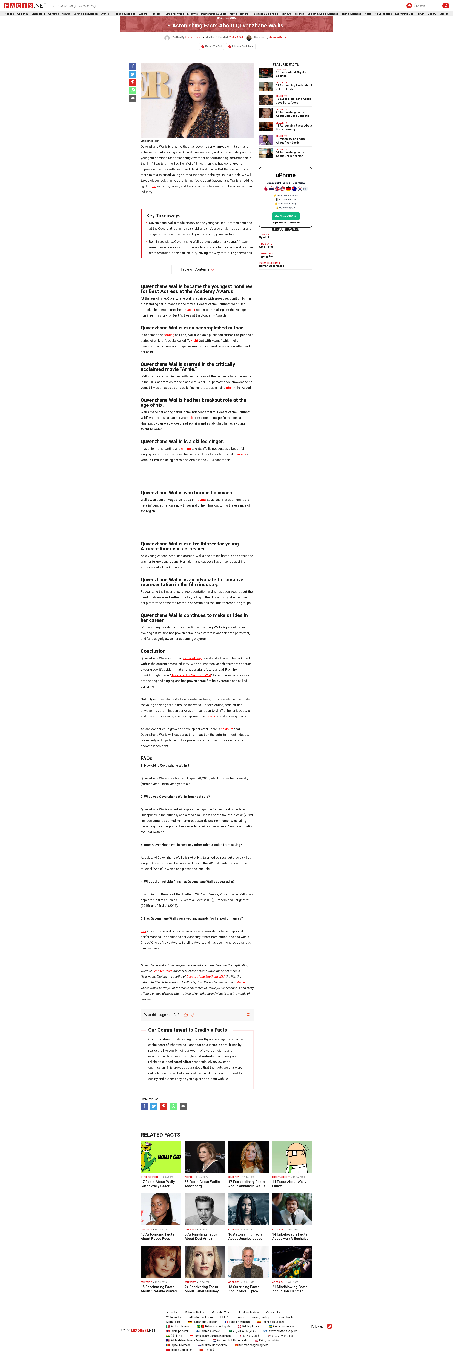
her (154, 186)
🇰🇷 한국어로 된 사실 (280, 1336)
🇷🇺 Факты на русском (212, 1345)
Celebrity (22, 14)
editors (187, 1062)
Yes (143, 931)
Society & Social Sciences (322, 14)
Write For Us (174, 1317)
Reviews (286, 14)
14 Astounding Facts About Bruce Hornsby (294, 127)
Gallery (432, 14)
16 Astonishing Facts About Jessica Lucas (245, 1236)
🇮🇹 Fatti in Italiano (177, 1326)
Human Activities (174, 14)
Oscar (191, 310)
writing (186, 448)
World (367, 14)
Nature (244, 14)
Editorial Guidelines (243, 46)
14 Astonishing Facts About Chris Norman (290, 154)
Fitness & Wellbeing (124, 14)
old (191, 418)
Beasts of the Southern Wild (191, 675)
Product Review (249, 1312)
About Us (172, 1312)
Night (194, 340)
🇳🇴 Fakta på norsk (177, 1331)
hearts (210, 716)
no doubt (227, 729)
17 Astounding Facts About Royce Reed (157, 1236)
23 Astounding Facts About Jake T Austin (294, 87)
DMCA (224, 1317)
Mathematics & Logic (213, 14)
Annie (241, 982)
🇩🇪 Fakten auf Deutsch (202, 1322)
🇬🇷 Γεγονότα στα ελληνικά (280, 1331)
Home (218, 17)
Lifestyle (192, 14)
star (229, 387)
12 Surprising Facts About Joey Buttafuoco (293, 100)
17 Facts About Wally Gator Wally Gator (158, 1184)
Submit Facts (285, 1317)
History (155, 14)
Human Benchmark (271, 266)
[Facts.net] (25, 5)
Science (299, 14)
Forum (420, 14)
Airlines (9, 14)
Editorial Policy (194, 1312)
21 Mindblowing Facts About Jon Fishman (290, 1289)
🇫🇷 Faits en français (237, 1322)
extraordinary (192, 658)
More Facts (173, 1322)
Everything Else (404, 14)
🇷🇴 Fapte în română (178, 1345)
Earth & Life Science (86, 14)
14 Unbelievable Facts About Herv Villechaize (290, 1236)
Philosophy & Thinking (265, 14)
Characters (38, 14)
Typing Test (267, 256)
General (143, 14)
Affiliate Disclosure (201, 1317)
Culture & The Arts (59, 14)
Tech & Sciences (351, 14)
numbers (240, 454)
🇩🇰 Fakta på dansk (249, 1326)
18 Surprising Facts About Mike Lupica (243, 1289)
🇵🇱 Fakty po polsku (267, 1340)
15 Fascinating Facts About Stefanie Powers (159, 1289)
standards (206, 1056)
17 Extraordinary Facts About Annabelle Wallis (246, 1184)
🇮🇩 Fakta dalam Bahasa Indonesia (210, 1336)
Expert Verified (213, 46)
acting (169, 335)
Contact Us (273, 1312)
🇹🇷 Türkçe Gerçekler (179, 1350)
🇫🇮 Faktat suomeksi (208, 1331)
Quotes (444, 14)
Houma (200, 500)
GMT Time (266, 246)
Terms (240, 1317)
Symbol (264, 237)
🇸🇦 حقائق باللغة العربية (242, 1331)
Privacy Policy (260, 1317)
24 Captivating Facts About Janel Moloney (202, 1289)
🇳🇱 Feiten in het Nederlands (230, 1340)
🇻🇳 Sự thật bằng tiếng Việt (251, 1345)
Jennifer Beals (162, 971)
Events (105, 14)
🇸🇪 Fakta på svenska (281, 1326)
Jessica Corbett (279, 37)
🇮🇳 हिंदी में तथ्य (174, 1336)
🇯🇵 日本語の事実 (249, 1336)
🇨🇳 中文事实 (207, 1350)
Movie (233, 14)
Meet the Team (221, 1312)
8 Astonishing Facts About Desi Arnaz (201, 1236)
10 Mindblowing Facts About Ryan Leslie (290, 140)
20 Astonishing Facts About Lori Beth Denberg (292, 114)
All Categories (383, 14)
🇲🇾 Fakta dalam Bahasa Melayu (185, 1340)
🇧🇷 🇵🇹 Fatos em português (213, 1326)
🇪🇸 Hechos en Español (271, 1322)
